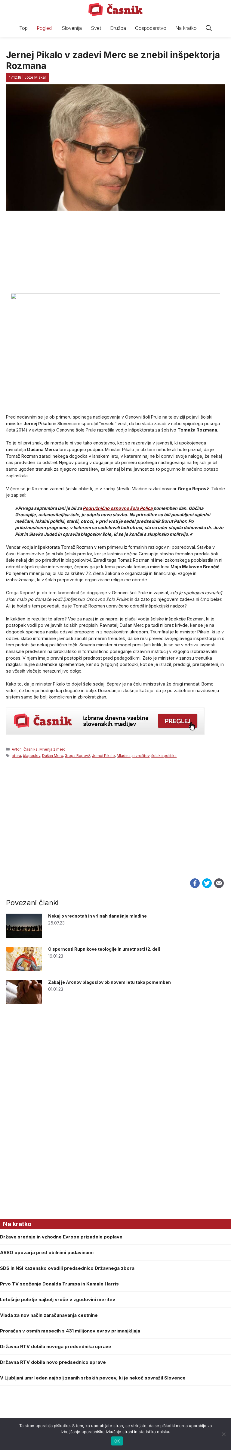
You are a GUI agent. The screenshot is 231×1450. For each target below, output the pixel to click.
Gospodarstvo (150, 28)
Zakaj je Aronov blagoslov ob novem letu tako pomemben (109, 982)
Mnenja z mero (52, 749)
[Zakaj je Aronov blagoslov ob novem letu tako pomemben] (24, 1002)
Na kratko (186, 28)
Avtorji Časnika (25, 749)
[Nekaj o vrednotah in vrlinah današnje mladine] (24, 936)
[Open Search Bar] (208, 28)
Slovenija (72, 28)
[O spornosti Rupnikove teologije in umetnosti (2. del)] (24, 969)
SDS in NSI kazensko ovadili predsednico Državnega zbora (67, 1268)
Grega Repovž (77, 755)
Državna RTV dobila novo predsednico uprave (53, 1362)
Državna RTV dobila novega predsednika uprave (55, 1346)
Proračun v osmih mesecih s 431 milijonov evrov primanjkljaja (70, 1331)
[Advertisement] (115, 824)
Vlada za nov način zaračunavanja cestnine (49, 1315)
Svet (96, 28)
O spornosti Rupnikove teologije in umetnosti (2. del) (104, 949)
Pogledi (45, 28)
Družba (118, 28)
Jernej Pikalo (103, 755)
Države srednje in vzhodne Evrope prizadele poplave (61, 1237)
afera (16, 755)
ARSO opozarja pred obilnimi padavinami (47, 1252)
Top (23, 28)
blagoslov (31, 755)
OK (117, 1441)
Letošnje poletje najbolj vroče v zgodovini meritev (57, 1299)
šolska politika (164, 755)
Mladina (124, 755)
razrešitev (140, 755)
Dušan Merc (52, 755)
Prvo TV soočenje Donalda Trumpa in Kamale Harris (59, 1284)
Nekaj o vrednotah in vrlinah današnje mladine (97, 915)
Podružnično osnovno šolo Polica (117, 508)
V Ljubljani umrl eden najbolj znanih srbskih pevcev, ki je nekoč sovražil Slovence (93, 1378)
